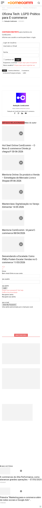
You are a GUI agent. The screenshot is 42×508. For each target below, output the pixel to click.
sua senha (5, 286)
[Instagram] (19, 113)
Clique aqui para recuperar (27, 63)
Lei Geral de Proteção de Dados (12, 73)
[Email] (23, 26)
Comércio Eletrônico (14, 70)
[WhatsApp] (13, 26)
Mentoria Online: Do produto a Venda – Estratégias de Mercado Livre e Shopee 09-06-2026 (21, 177)
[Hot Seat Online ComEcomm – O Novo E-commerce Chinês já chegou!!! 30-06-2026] (21, 133)
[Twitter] (9, 26)
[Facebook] (4, 26)
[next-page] (4, 267)
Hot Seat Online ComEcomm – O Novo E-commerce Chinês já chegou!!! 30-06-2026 (18, 148)
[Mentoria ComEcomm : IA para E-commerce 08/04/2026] (21, 218)
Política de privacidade (9, 292)
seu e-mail (5, 302)
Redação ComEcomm (10, 21)
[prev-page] (2, 267)
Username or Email (10, 46)
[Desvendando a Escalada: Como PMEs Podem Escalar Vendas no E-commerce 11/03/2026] (21, 244)
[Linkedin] (18, 26)
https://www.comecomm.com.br (21, 108)
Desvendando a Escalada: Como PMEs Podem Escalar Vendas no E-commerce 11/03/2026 (20, 259)
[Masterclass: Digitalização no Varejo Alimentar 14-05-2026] (21, 192)
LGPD (24, 73)
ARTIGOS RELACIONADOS (13, 123)
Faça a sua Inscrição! (28, 4)
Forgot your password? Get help (12, 290)
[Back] (2, 269)
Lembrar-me (9, 60)
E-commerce (25, 70)
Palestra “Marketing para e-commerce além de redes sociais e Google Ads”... (20, 498)
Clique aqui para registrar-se (24, 65)
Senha (5, 52)
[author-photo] (21, 103)
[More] (27, 26)
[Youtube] (26, 113)
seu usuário (6, 279)
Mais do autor (30, 123)
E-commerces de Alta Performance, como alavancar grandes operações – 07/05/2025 (21, 478)
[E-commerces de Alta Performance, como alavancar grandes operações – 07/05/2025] (21, 470)
